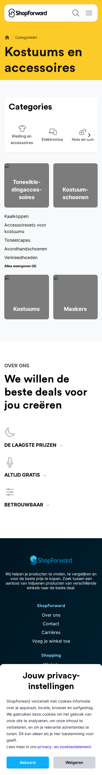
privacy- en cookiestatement (64, 746)
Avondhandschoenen (25, 248)
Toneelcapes (17, 240)
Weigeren (74, 762)
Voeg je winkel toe (51, 641)
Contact (51, 623)
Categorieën (26, 37)
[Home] (7, 37)
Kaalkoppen (16, 216)
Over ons (51, 615)
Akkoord (28, 762)
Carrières (51, 632)
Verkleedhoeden (21, 257)
